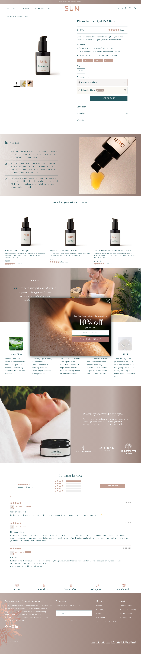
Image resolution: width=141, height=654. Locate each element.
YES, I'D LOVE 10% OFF (90, 339)
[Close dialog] (108, 301)
